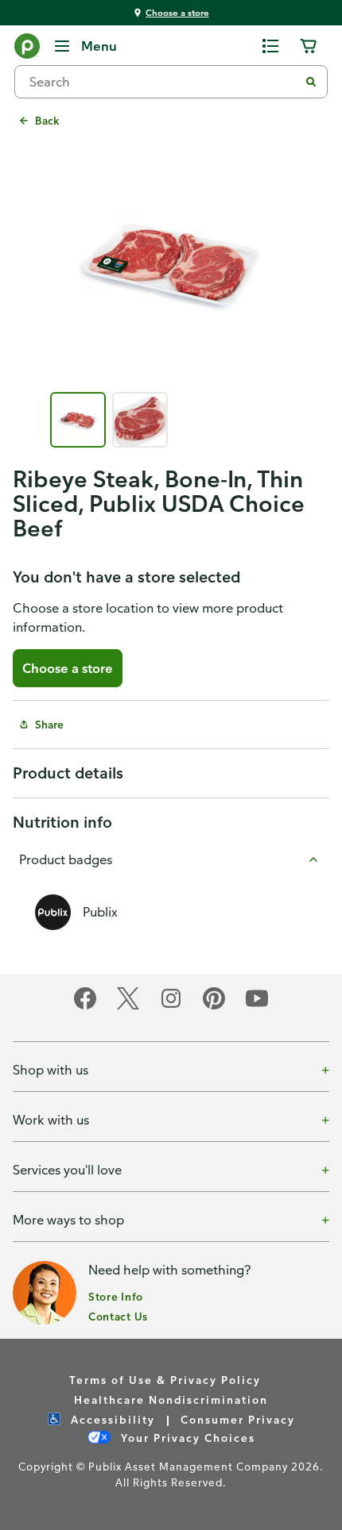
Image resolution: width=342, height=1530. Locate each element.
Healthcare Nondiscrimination (171, 1399)
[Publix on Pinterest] (214, 1006)
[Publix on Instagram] (171, 1006)
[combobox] (163, 81)
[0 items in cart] (309, 46)
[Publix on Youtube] (257, 1006)
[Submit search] (311, 81)
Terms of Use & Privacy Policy (165, 1379)
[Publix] (27, 49)
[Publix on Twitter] (128, 1006)
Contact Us (118, 1316)
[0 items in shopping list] (270, 46)
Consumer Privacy (238, 1419)
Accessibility (111, 1419)
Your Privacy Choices (186, 1437)
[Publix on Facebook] (85, 1006)
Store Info (115, 1296)
